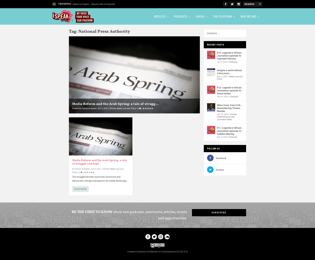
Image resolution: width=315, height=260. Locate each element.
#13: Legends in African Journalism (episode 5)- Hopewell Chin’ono (229, 55)
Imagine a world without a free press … (229, 72)
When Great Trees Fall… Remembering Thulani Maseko (229, 108)
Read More (80, 189)
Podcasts (180, 16)
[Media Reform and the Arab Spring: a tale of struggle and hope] (100, 136)
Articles (159, 16)
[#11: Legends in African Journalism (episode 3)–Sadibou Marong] (211, 130)
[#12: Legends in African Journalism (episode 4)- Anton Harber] (211, 90)
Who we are (248, 16)
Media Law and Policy (126, 108)
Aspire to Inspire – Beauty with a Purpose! (94, 4)
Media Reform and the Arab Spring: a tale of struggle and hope (99, 162)
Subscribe (218, 212)
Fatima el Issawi (89, 108)
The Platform (222, 16)
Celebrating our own (226, 117)
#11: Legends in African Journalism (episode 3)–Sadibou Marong (229, 131)
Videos (200, 16)
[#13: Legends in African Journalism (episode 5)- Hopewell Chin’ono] (211, 55)
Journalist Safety (224, 119)
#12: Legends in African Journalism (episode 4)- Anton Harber (229, 90)
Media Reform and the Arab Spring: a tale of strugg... (115, 104)
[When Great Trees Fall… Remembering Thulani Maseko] (211, 107)
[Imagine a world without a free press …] (211, 72)
